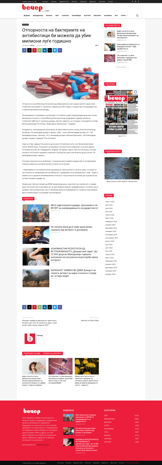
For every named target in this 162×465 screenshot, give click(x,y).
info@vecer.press (42, 445)
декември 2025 (111, 228)
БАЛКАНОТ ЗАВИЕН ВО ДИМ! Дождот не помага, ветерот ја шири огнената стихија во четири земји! (73, 273)
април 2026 (109, 215)
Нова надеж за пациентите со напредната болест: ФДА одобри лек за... (128, 47)
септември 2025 (111, 238)
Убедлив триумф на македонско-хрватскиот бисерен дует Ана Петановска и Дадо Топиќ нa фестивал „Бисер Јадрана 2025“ (39, 323)
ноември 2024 (110, 271)
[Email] (49, 50)
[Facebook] (132, 1)
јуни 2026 (109, 208)
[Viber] (60, 50)
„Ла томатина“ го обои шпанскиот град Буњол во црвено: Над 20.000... (127, 58)
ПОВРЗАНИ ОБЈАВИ (31, 353)
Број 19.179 (122, 136)
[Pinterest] (34, 50)
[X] (138, 1)
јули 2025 (109, 244)
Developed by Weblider (132, 463)
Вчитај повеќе (121, 67)
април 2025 (109, 254)
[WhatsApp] (39, 50)
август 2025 (109, 241)
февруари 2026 (111, 221)
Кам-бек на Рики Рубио (90, 321)
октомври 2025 (111, 235)
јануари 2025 (110, 264)
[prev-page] (23, 389)
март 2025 (109, 258)
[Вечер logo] (39, 8)
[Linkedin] (44, 50)
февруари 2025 (111, 261)
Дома (24, 21)
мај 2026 (108, 211)
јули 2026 (109, 205)
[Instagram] (135, 1)
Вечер (32, 45)
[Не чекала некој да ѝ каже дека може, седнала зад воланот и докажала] (68, 431)
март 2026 (109, 218)
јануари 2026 (110, 225)
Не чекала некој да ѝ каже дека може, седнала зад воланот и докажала (85, 430)
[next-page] (27, 389)
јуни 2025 (109, 248)
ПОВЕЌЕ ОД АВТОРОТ (52, 353)
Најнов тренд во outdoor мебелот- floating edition (122, 181)
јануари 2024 (110, 274)
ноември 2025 (110, 231)
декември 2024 (111, 267)
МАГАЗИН (31, 21)
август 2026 (109, 202)
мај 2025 (108, 251)
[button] (137, 15)
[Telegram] (55, 50)
